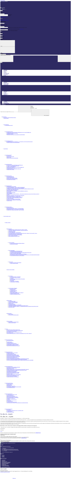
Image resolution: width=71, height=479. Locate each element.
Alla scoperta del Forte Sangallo (11, 192)
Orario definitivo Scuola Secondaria (11, 371)
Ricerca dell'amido (12, 279)
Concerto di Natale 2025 (10, 342)
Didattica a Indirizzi (8, 222)
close (1, 62)
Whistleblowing (4, 464)
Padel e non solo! (11, 314)
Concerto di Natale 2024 (12, 231)
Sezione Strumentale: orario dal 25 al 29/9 (14, 236)
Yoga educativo (9, 155)
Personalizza (2, 434)
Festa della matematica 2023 (10, 177)
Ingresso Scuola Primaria (10, 207)
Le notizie (32, 107)
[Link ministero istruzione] (4, 1)
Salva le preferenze (6, 441)
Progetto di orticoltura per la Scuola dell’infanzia (13, 142)
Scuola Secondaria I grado (7, 216)
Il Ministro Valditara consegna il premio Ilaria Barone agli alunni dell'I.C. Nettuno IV (18, 369)
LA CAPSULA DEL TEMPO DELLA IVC (12, 189)
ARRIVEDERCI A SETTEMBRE (11, 186)
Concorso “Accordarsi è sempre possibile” (15, 253)
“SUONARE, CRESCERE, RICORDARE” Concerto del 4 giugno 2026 (18, 230)
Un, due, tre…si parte (9, 373)
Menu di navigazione (46, 115)
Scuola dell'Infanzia (6, 124)
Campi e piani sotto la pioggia (14, 263)
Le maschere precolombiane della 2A (12, 399)
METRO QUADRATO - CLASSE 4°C (12, 190)
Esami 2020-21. (9, 409)
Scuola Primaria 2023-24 (8, 164)
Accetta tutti (12, 434)
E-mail (9, 27)
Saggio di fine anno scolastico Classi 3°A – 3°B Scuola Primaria (15, 208)
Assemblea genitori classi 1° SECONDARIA (13, 376)
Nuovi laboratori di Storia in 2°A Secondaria (12, 397)
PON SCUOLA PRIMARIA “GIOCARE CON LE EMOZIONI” (15, 195)
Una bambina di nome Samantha (11, 179)
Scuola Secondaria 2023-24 (9, 366)
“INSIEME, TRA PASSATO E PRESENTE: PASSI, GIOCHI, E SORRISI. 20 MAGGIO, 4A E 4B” (20, 188)
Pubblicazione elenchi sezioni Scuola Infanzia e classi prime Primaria (16, 134)
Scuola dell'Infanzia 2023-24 (9, 131)
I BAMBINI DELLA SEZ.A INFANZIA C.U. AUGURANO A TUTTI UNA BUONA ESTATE (20, 141)
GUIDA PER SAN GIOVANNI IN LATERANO (13, 367)
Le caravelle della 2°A (10, 401)
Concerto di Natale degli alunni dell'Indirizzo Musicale (17, 243)
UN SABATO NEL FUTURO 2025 (11, 343)
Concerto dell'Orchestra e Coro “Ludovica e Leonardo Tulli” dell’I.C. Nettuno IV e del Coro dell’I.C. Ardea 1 (23, 233)
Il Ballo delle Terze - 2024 (10, 368)
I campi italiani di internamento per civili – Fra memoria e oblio (15, 410)
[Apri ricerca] (64, 58)
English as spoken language (12, 322)
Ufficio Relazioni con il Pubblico (6, 462)
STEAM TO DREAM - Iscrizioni (11, 354)
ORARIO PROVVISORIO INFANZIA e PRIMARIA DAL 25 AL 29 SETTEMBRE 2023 (19, 132)
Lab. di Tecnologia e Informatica (13, 288)
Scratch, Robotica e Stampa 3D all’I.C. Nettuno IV (16, 292)
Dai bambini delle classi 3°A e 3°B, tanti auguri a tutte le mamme (15, 209)
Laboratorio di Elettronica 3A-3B (14, 293)
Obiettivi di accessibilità (5, 463)
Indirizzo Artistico (9, 300)
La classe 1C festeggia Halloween (11, 166)
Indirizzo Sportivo (9, 313)
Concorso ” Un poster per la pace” (13, 302)
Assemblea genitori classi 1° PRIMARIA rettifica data (14, 168)
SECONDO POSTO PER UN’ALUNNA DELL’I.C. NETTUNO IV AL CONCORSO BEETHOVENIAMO (24, 254)
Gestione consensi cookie (5, 465)
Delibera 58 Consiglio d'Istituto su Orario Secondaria (14, 374)
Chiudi (1, 33)
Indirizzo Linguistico (9, 321)
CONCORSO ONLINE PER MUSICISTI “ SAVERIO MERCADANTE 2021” (20, 252)
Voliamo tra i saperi (9, 200)
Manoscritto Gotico (9, 385)
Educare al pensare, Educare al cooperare (12, 178)
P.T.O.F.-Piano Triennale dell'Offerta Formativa (10, 117)
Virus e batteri (12, 280)
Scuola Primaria (6, 148)
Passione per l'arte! (11, 303)
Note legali (3, 460)
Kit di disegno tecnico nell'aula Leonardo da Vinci (13, 329)
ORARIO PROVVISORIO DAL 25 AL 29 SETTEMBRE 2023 (15, 167)
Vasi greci (8, 194)
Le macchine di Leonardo (13, 290)
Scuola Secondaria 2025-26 (9, 339)
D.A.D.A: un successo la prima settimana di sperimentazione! (15, 330)
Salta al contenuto (2, 0)
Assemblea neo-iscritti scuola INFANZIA (12, 133)
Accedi (1, 10)
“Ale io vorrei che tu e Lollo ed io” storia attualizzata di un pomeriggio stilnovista (17, 402)
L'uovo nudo (12, 278)
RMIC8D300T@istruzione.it (11, 449)
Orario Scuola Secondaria (10, 340)
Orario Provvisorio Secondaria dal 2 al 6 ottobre (13, 372)
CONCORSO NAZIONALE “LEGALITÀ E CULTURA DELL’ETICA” (18, 305)
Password (9, 15)
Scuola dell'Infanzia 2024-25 (9, 125)
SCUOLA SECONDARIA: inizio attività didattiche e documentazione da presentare (18, 358)
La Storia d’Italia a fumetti (12, 301)
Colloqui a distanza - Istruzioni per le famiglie (13, 344)
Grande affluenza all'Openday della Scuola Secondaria (14, 386)
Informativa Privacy (4, 461)
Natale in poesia (9, 157)
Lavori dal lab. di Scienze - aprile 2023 (15, 277)
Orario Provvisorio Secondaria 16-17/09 (12, 357)
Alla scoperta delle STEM (10, 176)
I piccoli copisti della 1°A (10, 395)
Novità (32, 106)
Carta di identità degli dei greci (11, 387)
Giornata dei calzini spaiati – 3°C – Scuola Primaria (13, 196)
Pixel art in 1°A (9, 400)
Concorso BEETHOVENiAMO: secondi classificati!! (17, 255)
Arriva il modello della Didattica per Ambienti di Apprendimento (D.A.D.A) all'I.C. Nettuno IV (19, 333)
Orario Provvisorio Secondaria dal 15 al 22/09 (13, 375)
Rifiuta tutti (7, 434)
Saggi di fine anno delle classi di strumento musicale (15, 234)
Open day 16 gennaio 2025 (10, 156)
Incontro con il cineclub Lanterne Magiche (15, 262)
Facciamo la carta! (12, 289)
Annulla (1, 54)
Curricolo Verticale (6, 118)
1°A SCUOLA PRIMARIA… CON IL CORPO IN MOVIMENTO (16, 187)
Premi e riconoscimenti (12, 250)
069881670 (4, 448)
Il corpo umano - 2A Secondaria (14, 281)
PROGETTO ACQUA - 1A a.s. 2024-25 (12, 352)
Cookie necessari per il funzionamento (5, 440)
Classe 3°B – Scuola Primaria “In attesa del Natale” (13, 199)
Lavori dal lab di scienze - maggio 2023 (15, 276)
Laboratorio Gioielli (12, 291)
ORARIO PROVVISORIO (10, 169)
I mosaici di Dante (9, 384)
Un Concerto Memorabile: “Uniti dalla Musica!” (15, 232)
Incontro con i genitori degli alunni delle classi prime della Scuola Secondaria (17, 359)
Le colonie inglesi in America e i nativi (12, 394)
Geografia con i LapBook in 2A (11, 398)
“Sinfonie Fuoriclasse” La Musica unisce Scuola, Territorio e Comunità (18, 229)
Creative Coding (9, 191)
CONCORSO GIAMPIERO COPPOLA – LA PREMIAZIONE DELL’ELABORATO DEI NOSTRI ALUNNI (23, 306)
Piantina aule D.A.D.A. (10, 332)
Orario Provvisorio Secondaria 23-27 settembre (13, 355)
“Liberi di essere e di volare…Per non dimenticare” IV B (14, 197)
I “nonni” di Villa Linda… (10, 198)
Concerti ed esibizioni (11, 242)
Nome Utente (10, 14)
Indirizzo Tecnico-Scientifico (11, 269)
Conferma (4, 54)
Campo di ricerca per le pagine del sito (5, 111)
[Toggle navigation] (6, 58)
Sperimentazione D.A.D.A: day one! (11, 331)
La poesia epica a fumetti (12, 304)
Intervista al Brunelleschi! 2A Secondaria (12, 396)
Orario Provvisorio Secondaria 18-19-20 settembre (13, 356)
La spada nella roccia (9, 411)
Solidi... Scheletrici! (9, 193)
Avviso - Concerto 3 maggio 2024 (13, 235)
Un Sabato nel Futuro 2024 (10, 353)
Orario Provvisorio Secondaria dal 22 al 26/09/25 (13, 345)
